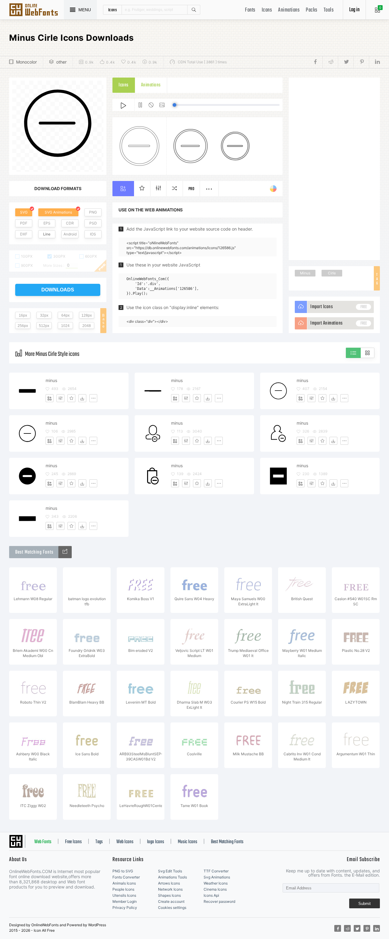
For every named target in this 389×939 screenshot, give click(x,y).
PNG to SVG (122, 871)
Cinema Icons (215, 889)
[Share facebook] (317, 62)
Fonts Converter (126, 877)
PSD (93, 223)
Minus (305, 273)
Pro (191, 189)
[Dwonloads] (82, 398)
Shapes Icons (169, 895)
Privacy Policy (124, 907)
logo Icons (155, 842)
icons (112, 10)
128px (86, 315)
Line (46, 234)
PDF (23, 223)
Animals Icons (124, 883)
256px (23, 326)
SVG (24, 212)
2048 (86, 326)
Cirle (332, 273)
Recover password (219, 901)
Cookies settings (172, 907)
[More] (93, 398)
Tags (99, 842)
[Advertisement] (334, 169)
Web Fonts (42, 842)
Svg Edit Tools (170, 871)
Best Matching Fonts (227, 842)
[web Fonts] (65, 552)
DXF (23, 234)
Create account (171, 901)
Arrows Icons (169, 883)
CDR (70, 223)
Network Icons (170, 889)
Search (194, 9)
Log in (354, 9)
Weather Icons (216, 883)
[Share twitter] (345, 62)
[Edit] (60, 398)
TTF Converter (216, 871)
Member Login (124, 901)
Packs (312, 10)
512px (44, 326)
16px (23, 315)
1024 (65, 326)
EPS (46, 223)
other (61, 61)
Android (70, 234)
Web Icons (124, 842)
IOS (93, 234)
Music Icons (187, 842)
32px (44, 315)
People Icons (123, 889)
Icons (267, 10)
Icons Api (211, 895)
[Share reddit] (330, 62)
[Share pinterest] (361, 62)
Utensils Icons (124, 895)
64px (65, 315)
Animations (289, 10)
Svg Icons (36, 10)
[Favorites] (71, 398)
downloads (57, 289)
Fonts (250, 10)
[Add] (49, 398)
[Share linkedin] (374, 62)
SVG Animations (58, 212)
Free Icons (73, 842)
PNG (93, 212)
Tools (329, 10)
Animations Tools (172, 877)
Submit (364, 903)
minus (51, 380)
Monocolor (26, 61)
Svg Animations (217, 877)
